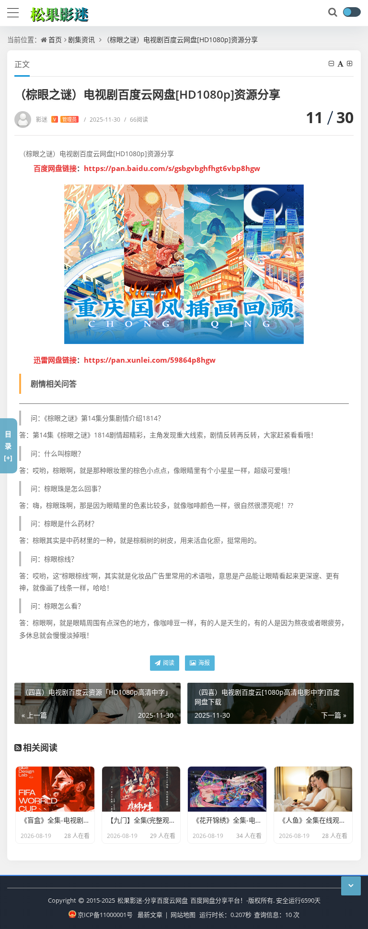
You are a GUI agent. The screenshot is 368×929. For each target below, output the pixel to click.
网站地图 (183, 914)
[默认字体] (341, 63)
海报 (203, 663)
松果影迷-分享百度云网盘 (152, 900)
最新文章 (150, 914)
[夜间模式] (351, 12)
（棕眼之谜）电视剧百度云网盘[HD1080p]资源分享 (180, 39)
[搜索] (333, 12)
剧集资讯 (81, 39)
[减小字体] (332, 63)
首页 (55, 39)
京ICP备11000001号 (105, 914)
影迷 (56, 119)
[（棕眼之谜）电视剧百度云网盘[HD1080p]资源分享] (184, 264)
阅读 (167, 663)
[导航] (13, 11)
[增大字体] (350, 63)
